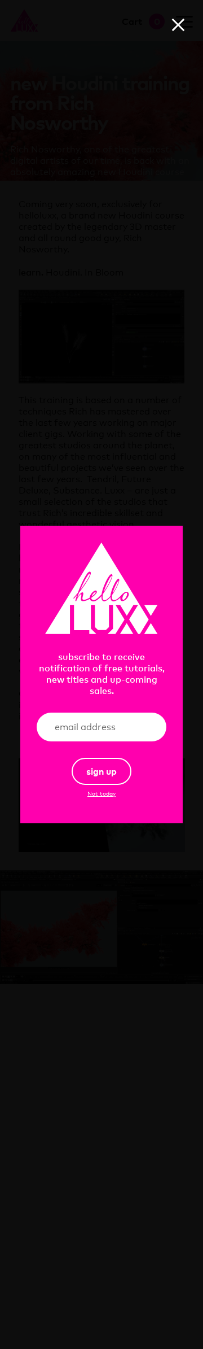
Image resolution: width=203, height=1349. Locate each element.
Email (140, 727)
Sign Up (101, 771)
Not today (101, 793)
